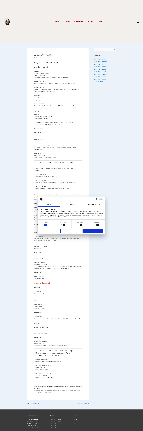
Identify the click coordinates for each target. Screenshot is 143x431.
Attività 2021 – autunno (100, 76)
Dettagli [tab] (71, 204)
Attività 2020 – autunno (100, 79)
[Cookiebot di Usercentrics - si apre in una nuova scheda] (96, 199)
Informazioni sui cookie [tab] (94, 204)
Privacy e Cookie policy (33, 428)
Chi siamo (66, 21)
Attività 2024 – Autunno (100, 64)
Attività (90, 21)
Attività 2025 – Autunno (100, 59)
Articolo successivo (83, 403)
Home (57, 21)
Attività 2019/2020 (98, 81)
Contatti (100, 21)
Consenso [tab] (49, 204)
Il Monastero (79, 21)
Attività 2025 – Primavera (100, 61)
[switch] (63, 225)
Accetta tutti (93, 231)
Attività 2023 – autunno (100, 69)
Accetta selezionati (71, 231)
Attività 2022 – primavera (100, 74)
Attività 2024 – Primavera (100, 66)
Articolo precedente (33, 403)
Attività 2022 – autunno (100, 71)
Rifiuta (50, 231)
